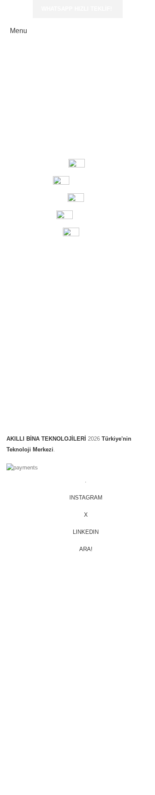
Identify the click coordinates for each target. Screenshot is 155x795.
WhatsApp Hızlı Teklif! (76, 9)
